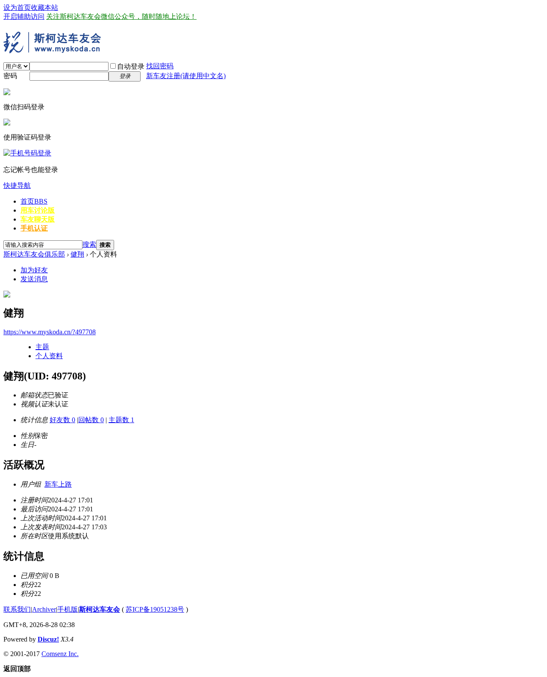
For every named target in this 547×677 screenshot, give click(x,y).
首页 (34, 201)
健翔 (77, 254)
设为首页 (17, 7)
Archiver (44, 609)
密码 (10, 75)
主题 (42, 346)
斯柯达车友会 (99, 609)
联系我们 (17, 609)
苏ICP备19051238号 (155, 609)
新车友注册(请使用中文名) (186, 75)
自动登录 (130, 66)
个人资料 (49, 355)
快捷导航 (17, 185)
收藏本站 (44, 7)
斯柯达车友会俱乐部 (34, 254)
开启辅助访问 (23, 16)
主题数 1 (121, 419)
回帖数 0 (91, 419)
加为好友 (34, 270)
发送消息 (34, 279)
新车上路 (58, 484)
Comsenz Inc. (60, 653)
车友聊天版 (38, 219)
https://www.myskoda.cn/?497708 (49, 332)
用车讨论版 (38, 210)
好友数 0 (62, 419)
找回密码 (160, 66)
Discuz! (48, 639)
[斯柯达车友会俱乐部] (54, 49)
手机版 (67, 609)
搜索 (89, 244)
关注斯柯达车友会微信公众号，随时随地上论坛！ (121, 16)
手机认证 (34, 228)
